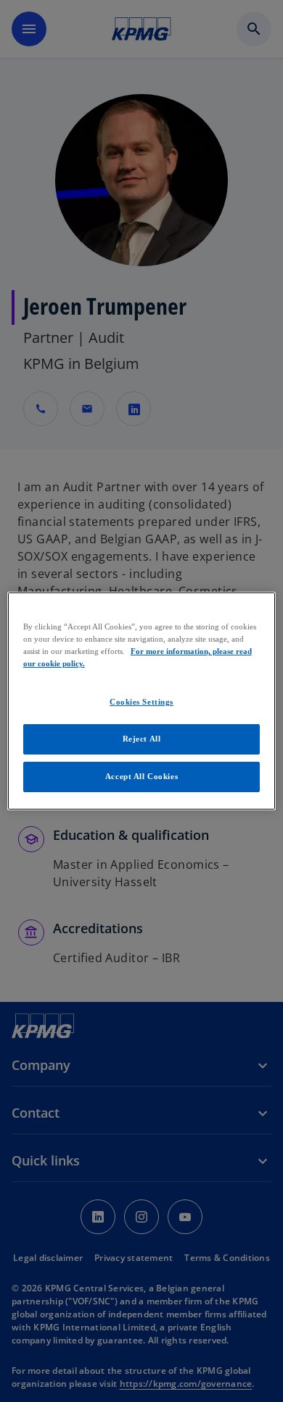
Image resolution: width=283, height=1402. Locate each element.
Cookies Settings (141, 701)
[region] (141, 701)
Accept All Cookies (141, 776)
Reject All (142, 738)
